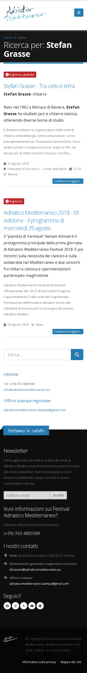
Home (8, 37)
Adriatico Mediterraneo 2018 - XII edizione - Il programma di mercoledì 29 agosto (41, 220)
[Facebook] (7, 605)
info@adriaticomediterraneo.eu (27, 389)
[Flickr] (40, 605)
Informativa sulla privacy (39, 662)
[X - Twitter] (23, 605)
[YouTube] (32, 605)
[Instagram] (15, 605)
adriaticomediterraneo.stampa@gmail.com (35, 410)
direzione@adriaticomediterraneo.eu (35, 569)
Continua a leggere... (68, 181)
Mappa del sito (71, 662)
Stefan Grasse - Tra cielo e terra (39, 86)
